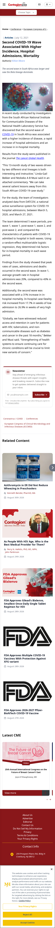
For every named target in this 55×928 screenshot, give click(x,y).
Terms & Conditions (27, 835)
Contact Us (27, 825)
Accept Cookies (27, 922)
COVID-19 (8, 134)
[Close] (52, 869)
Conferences (32, 418)
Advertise (28, 818)
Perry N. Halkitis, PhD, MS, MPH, (22, 549)
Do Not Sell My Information (27, 828)
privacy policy (13, 403)
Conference (15, 29)
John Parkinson (12, 552)
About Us (27, 815)
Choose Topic (24, 12)
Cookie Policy (25, 901)
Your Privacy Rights (27, 838)
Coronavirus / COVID (13, 418)
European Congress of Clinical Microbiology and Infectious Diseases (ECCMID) (27, 425)
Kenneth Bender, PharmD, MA (21, 493)
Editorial (27, 821)
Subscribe (39, 394)
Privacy (27, 832)
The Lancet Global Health (30, 158)
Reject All (27, 914)
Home (5, 29)
